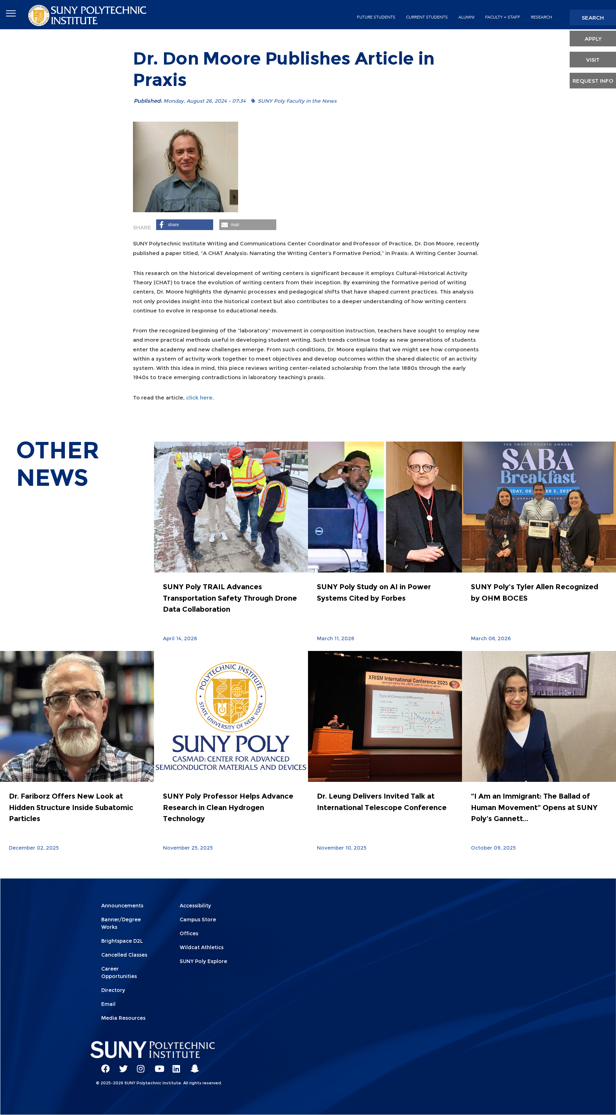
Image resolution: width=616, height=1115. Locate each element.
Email (108, 1004)
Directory (113, 990)
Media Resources (123, 1018)
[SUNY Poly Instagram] (139, 1065)
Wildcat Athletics (202, 947)
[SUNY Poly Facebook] (103, 1065)
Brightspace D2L (122, 941)
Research (541, 17)
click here (199, 397)
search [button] (593, 17)
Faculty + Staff (502, 17)
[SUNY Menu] (10, 13)
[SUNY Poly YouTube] (156, 1065)
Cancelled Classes (124, 955)
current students (427, 17)
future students (376, 17)
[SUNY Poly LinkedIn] (174, 1065)
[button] (184, 224)
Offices (189, 933)
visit (593, 59)
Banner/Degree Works (121, 923)
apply (593, 38)
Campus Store (198, 919)
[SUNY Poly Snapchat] (192, 1065)
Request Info (593, 80)
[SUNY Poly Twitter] (121, 1065)
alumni (466, 17)
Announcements (122, 905)
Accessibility (195, 905)
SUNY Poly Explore (203, 961)
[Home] (88, 14)
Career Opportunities (119, 972)
